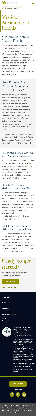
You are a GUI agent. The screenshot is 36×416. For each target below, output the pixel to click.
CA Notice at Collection (14, 413)
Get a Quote (7, 297)
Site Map (16, 410)
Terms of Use (27, 408)
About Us (6, 303)
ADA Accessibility (7, 410)
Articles (5, 308)
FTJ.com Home (6, 408)
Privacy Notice (17, 408)
